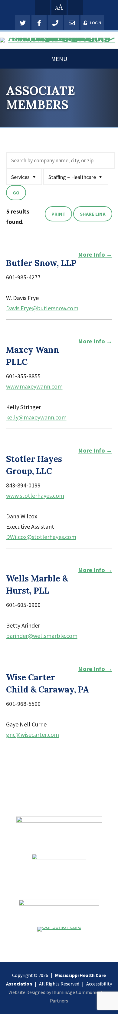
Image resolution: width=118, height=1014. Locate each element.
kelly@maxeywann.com (36, 417)
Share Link (93, 214)
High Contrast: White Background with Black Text (42, 7)
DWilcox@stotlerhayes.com (41, 537)
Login (95, 22)
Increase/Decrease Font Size (59, 7)
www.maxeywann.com (34, 386)
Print (58, 214)
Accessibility (99, 984)
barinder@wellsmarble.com (41, 635)
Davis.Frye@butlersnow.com (42, 308)
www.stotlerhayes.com (35, 495)
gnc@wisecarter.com (32, 734)
